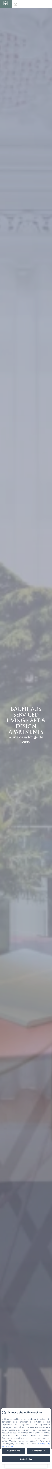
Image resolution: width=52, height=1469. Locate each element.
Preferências (26, 1459)
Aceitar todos (38, 1451)
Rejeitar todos (13, 1451)
